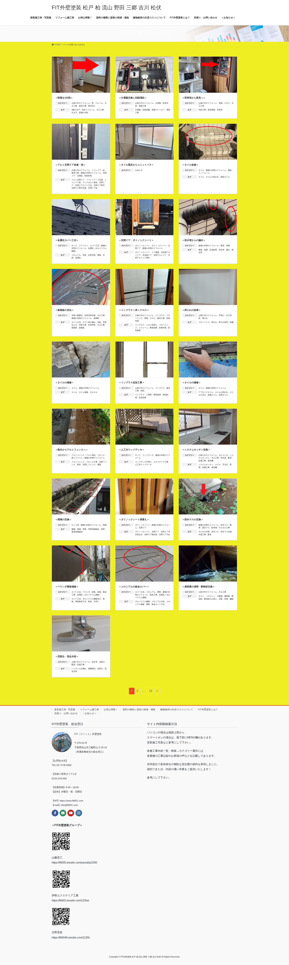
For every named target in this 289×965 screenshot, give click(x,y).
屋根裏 (227, 596)
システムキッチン (206, 464)
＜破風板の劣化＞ (64, 310)
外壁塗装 (91, 255)
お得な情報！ (111, 709)
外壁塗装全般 (89, 315)
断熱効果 (153, 328)
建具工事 (82, 106)
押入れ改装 (223, 322)
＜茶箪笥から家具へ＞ (194, 97)
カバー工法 (94, 246)
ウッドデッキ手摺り (143, 462)
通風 (99, 464)
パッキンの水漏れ (79, 669)
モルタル (93, 392)
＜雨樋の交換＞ (63, 519)
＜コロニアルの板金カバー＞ (134, 586)
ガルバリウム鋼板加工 (92, 599)
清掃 (226, 599)
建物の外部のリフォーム (91, 173)
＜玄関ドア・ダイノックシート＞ (136, 240)
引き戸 (74, 113)
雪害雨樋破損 (93, 529)
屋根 (99, 255)
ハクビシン (210, 596)
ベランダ (86, 592)
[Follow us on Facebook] (55, 813)
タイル (201, 170)
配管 (222, 246)
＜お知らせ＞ (89, 713)
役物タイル (212, 395)
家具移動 (211, 110)
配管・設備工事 (78, 665)
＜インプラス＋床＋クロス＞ (134, 310)
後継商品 (91, 669)
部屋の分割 (83, 113)
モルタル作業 (204, 532)
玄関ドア (142, 528)
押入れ (205, 318)
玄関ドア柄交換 (150, 534)
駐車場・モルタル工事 (220, 528)
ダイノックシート (142, 246)
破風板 (96, 318)
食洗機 (210, 461)
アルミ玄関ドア (78, 180)
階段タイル (225, 177)
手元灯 (225, 464)
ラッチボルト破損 (90, 182)
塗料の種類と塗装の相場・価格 (139, 709)
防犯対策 (88, 176)
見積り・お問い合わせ (66, 713)
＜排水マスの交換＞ (192, 519)
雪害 (84, 529)
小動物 (219, 596)
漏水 (228, 250)
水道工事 (202, 534)
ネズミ (201, 596)
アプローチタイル (206, 392)
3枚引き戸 (76, 110)
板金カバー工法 (158, 604)
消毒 (220, 599)
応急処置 (213, 250)
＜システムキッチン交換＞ (196, 449)
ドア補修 (155, 252)
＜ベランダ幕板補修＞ (67, 586)
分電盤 (158, 103)
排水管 (221, 250)
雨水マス (206, 528)
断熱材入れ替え (210, 599)
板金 (90, 601)
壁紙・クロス (224, 103)
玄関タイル (223, 395)
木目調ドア (147, 255)
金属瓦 (78, 258)
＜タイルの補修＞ (64, 382)
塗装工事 (82, 325)
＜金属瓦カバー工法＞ (67, 240)
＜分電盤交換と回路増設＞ (133, 97)
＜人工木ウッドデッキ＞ (131, 449)
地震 (206, 250)
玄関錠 (80, 176)
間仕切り (91, 106)
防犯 (142, 391)
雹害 (103, 529)
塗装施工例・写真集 (64, 709)
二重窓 (149, 395)
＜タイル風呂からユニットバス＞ (136, 164)
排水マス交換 (226, 532)
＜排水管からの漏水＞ (194, 240)
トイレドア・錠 (98, 170)
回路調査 (146, 110)
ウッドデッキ (148, 455)
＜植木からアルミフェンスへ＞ (71, 449)
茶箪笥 (219, 110)
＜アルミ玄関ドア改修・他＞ (70, 164)
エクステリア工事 (161, 462)
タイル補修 (83, 392)
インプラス (160, 315)
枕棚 (231, 322)
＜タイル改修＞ (190, 164)
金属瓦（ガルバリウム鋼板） (89, 595)
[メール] (63, 813)
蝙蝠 (231, 599)
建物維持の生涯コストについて (176, 709)
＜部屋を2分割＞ (64, 97)
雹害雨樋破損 (77, 532)
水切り (96, 601)
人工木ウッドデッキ (143, 464)
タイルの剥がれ (212, 177)
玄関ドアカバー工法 (83, 185)
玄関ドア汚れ (164, 534)
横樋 (73, 529)
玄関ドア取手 (99, 185)
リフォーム (143, 328)
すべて (74, 246)
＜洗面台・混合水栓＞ (67, 656)
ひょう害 (75, 525)
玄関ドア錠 (92, 188)
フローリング (204, 322)
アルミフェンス (78, 462)
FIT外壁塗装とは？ (208, 709)
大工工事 (100, 110)
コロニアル (76, 255)
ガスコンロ (223, 455)
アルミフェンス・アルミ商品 (83, 455)
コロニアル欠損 (158, 601)
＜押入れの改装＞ (191, 310)
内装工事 (202, 110)
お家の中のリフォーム (81, 103)
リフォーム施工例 (89, 709)
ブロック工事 (91, 462)
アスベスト (83, 246)
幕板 (93, 592)
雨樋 (228, 246)
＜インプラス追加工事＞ (131, 382)
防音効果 (142, 397)
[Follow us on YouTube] (70, 813)
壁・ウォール (97, 103)
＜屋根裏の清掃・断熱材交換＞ (198, 586)
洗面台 (102, 662)
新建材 (74, 328)
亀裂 (200, 250)
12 (150, 691)
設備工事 (206, 467)
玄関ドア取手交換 (79, 188)
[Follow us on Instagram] (78, 813)
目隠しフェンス (89, 464)
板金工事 (153, 595)
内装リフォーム (88, 110)
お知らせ (138, 170)
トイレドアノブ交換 (94, 180)
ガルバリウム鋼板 (142, 601)
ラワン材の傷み (89, 322)
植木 (79, 464)
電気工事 (142, 106)
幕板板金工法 (80, 601)
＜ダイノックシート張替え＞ (134, 519)
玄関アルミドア (160, 255)
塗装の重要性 (77, 315)
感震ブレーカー (158, 110)
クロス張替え (151, 325)
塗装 (84, 255)
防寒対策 (162, 328)
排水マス (224, 525)
